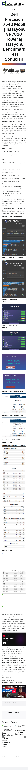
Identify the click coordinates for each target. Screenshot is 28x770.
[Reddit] (11, 716)
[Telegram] (19, 716)
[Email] (17, 718)
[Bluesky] (9, 716)
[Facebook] (4, 716)
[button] (3, 737)
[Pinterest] (4, 718)
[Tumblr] (24, 716)
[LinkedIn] (13, 716)
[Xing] (13, 718)
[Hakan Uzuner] (11, 1)
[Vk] (9, 718)
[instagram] (17, 763)
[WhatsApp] (17, 716)
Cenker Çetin (17, 759)
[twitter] (15, 763)
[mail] (25, 763)
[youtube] (19, 763)
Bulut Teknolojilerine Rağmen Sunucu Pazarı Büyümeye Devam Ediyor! (7, 739)
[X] (6, 716)
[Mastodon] (15, 716)
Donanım (14, 9)
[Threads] (22, 716)
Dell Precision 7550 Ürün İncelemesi (20, 732)
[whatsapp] (23, 763)
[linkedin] (21, 763)
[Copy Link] (21, 718)
